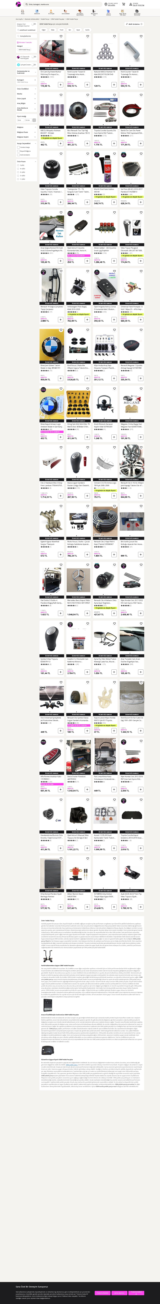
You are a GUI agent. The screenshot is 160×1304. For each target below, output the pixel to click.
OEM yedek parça (71, 1065)
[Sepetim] (123, 4)
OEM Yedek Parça (72, 19)
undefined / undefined (27, 30)
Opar (78, 30)
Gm (70, 30)
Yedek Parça (45, 19)
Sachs (87, 30)
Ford (61, 30)
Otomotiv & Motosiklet (32, 19)
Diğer (44, 30)
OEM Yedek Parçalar (57, 19)
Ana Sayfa (19, 19)
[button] (49, 65)
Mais (52, 30)
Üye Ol (135, 5)
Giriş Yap (141, 5)
